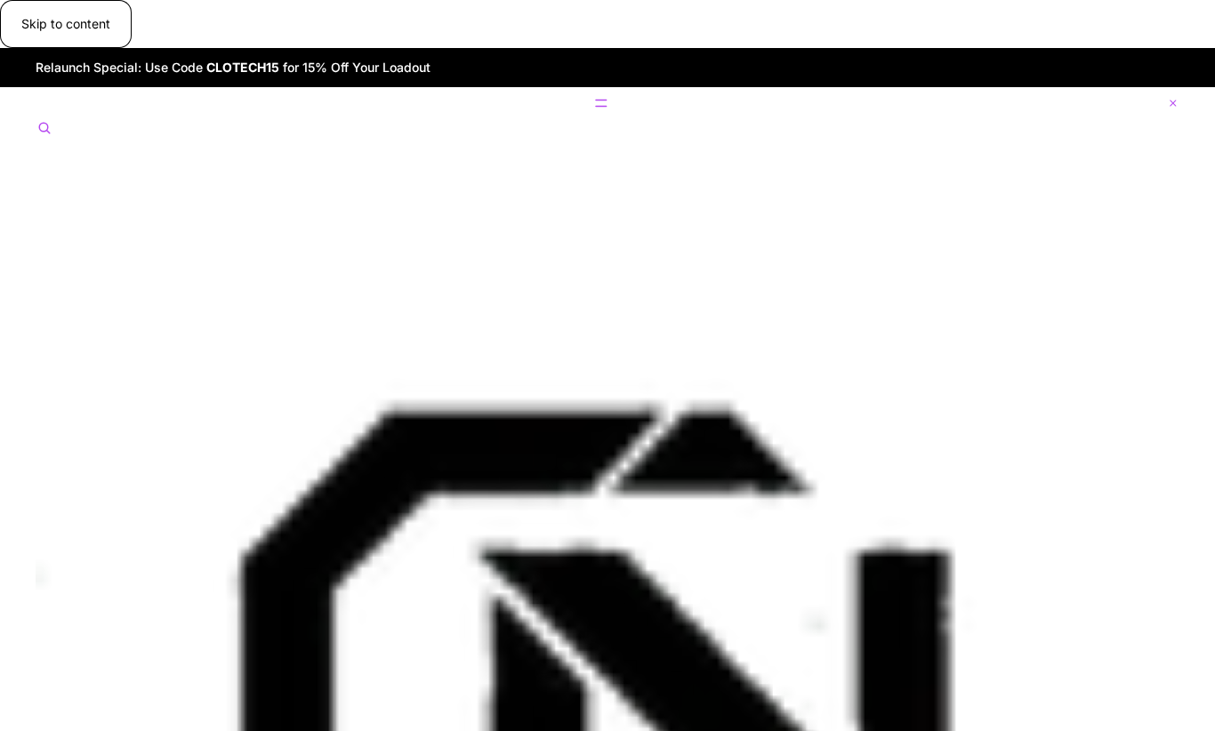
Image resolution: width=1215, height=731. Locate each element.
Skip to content (65, 23)
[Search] (44, 129)
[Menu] (607, 103)
